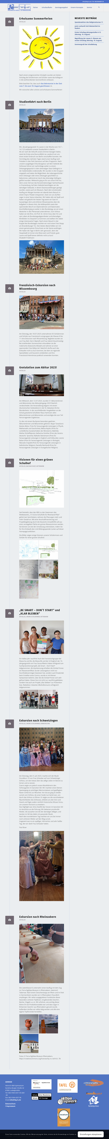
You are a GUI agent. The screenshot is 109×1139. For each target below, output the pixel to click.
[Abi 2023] (9, 370)
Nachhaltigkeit (31, 466)
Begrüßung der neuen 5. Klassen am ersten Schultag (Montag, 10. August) (88, 39)
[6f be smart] (9, 613)
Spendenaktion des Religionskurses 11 (89, 22)
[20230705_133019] (9, 920)
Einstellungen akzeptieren (91, 1134)
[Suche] (99, 7)
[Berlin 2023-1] (9, 105)
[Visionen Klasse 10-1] (9, 463)
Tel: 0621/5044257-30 (98, 1)
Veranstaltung (45, 723)
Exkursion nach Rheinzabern (37, 916)
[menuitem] (14, 7)
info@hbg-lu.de (86, 1)
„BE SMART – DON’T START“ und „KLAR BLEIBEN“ (39, 612)
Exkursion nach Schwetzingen (38, 720)
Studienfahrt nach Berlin (35, 101)
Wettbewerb (40, 466)
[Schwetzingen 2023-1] (9, 724)
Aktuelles (22, 22)
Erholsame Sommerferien (35, 18)
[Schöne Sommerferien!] (9, 22)
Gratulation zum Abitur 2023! (38, 367)
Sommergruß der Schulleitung (86, 44)
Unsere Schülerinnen (33, 616)
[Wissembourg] (9, 288)
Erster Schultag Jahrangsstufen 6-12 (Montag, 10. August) (88, 33)
